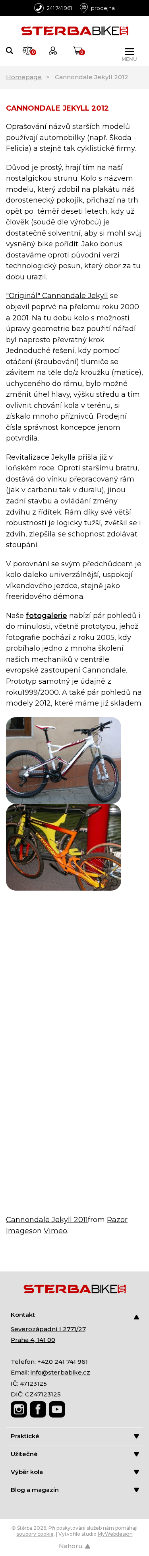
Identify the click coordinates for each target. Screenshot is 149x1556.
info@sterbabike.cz (60, 1372)
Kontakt (23, 1314)
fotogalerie (46, 615)
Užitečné (24, 1454)
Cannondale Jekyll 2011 (47, 1219)
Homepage (24, 77)
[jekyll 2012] (63, 759)
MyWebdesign (115, 1534)
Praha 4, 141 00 (33, 1339)
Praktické (25, 1436)
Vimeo (55, 1230)
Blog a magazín (35, 1490)
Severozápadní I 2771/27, (49, 1329)
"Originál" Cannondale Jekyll (57, 295)
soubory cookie (35, 1534)
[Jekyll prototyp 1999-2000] (63, 846)
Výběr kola (27, 1472)
